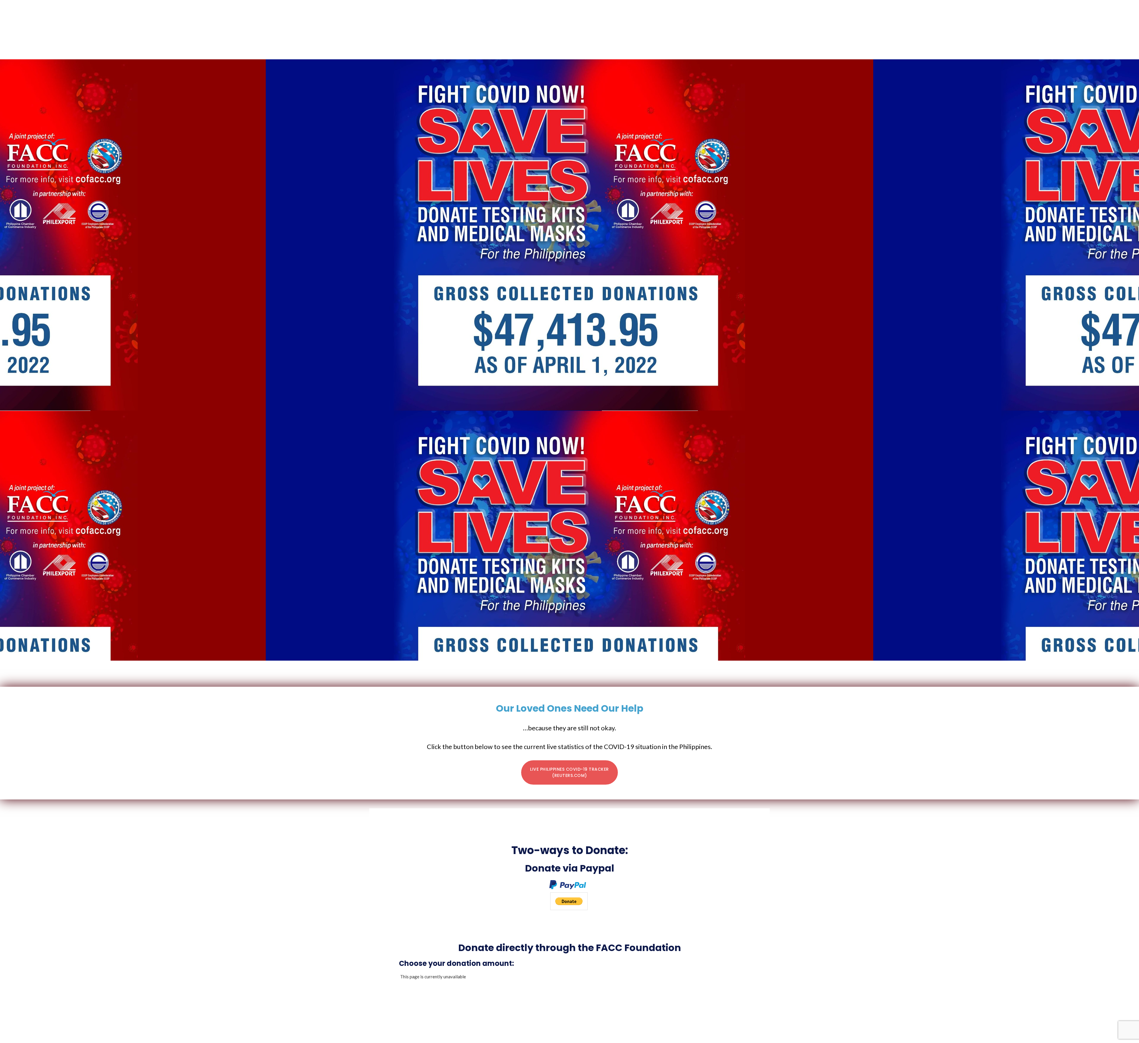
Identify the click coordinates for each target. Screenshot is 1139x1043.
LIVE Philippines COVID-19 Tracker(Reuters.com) (569, 772)
